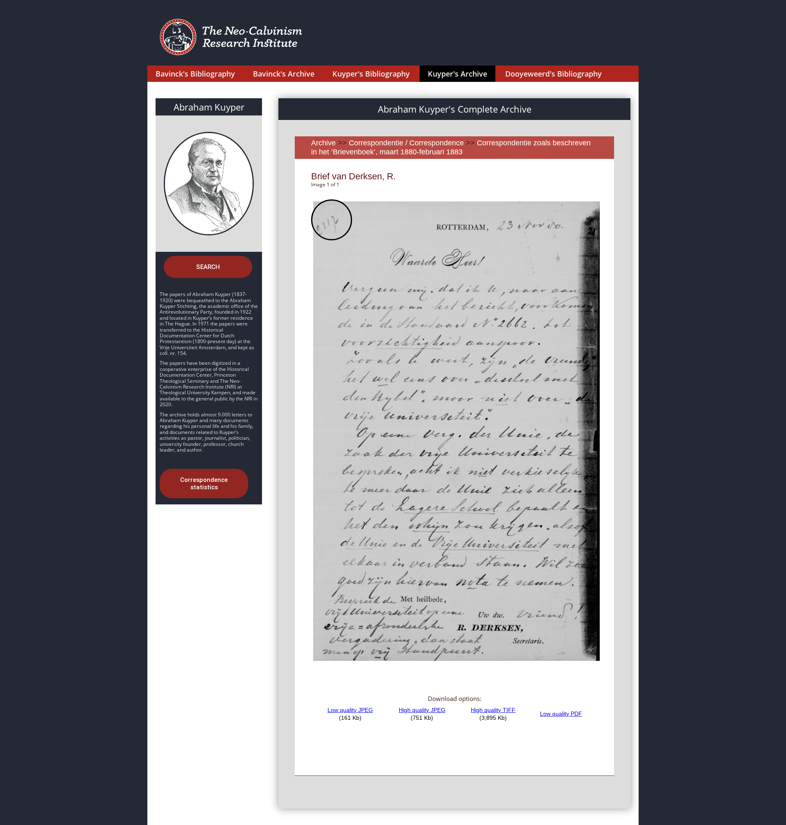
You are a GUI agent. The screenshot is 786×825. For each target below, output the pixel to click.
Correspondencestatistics (204, 483)
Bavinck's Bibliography (195, 74)
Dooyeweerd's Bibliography (553, 74)
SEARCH (208, 267)
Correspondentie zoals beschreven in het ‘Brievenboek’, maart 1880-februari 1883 (451, 147)
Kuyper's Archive (457, 74)
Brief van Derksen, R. (353, 176)
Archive (323, 143)
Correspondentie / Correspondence (406, 143)
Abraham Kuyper (209, 107)
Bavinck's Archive (283, 74)
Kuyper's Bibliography (371, 74)
